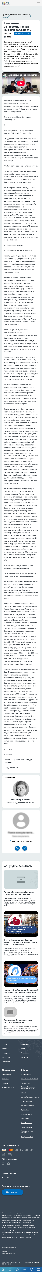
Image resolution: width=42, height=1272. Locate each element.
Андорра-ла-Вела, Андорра (27, 1131)
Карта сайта (6, 1061)
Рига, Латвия (25, 1118)
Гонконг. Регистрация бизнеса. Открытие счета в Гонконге (19, 893)
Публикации (25, 1053)
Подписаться (12, 1192)
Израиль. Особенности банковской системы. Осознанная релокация (21, 991)
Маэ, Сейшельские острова (30, 1097)
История (4, 1048)
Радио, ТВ (24, 1057)
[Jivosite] (3, 1269)
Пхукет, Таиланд (26, 1127)
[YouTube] (3, 1163)
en (8, 1178)
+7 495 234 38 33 (22, 841)
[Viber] (31, 1269)
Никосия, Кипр (25, 1083)
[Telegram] (24, 1269)
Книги (23, 1048)
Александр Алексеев (21, 800)
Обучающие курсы (8, 1087)
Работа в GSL (6, 1057)
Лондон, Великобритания (29, 1079)
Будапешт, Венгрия (27, 1105)
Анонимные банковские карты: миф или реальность (19, 1021)
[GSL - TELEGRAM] (8, 1163)
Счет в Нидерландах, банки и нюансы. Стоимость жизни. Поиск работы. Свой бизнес (20, 942)
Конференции (6, 1074)
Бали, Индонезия (26, 1123)
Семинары (5, 1079)
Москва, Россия (26, 1074)
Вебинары (5, 1083)
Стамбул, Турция (26, 1114)
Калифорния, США (27, 1137)
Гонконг (23, 1093)
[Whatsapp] (17, 1269)
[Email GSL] (38, 1269)
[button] (10, 1269)
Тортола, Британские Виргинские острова (28, 1087)
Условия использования (9, 1247)
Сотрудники (6, 1053)
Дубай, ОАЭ (25, 1110)
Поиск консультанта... (21, 832)
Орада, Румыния (26, 1101)
